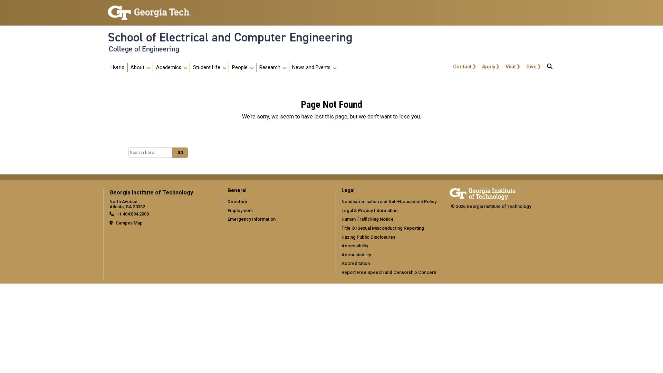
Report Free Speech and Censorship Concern (389, 272)
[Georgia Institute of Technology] (149, 10)
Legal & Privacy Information (369, 210)
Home (117, 67)
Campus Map (129, 223)
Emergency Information (252, 219)
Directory (237, 201)
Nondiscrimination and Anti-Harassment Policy (389, 201)
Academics (168, 67)
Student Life (206, 67)
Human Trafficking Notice (368, 219)
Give (531, 67)
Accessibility (355, 245)
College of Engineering (144, 49)
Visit (511, 67)
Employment (240, 210)
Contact (462, 67)
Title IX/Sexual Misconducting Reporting (383, 228)
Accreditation (356, 263)
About (137, 67)
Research (269, 67)
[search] (549, 68)
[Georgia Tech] (483, 192)
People (240, 67)
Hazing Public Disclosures (368, 237)
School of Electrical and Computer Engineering (230, 37)
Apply (488, 67)
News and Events (311, 67)
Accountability (356, 254)
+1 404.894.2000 (133, 214)
